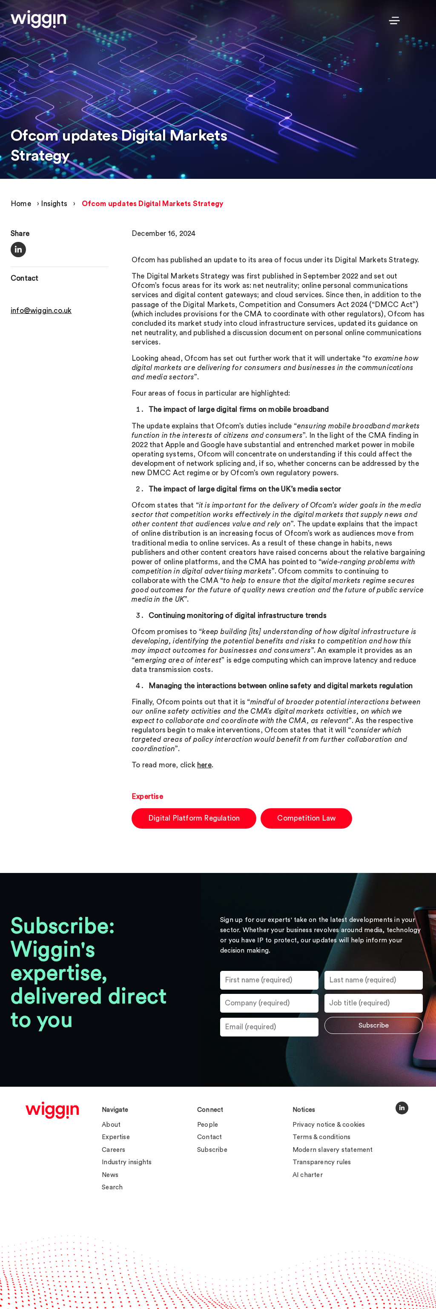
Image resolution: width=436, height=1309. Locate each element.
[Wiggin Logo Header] (38, 19)
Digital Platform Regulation (194, 818)
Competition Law (306, 818)
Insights (54, 203)
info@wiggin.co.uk (41, 310)
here (204, 765)
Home (21, 203)
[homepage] (52, 1110)
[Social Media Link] (402, 1108)
